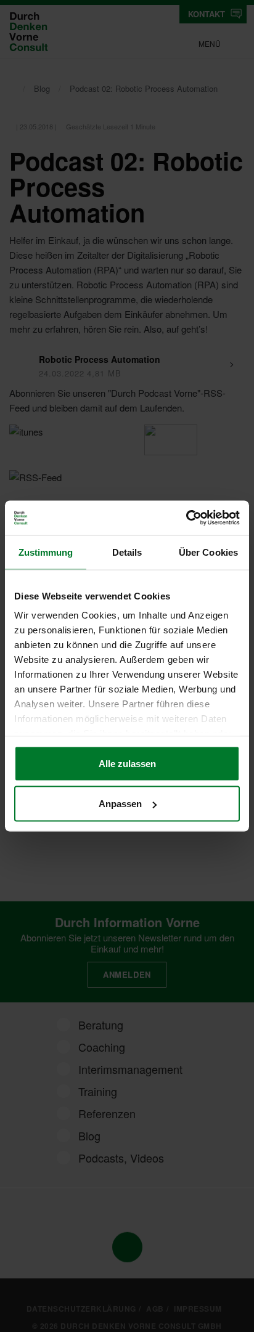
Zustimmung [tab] (45, 551)
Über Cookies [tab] (208, 551)
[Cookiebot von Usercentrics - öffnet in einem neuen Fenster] (186, 518)
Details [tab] (127, 551)
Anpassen (120, 803)
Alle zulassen (127, 763)
